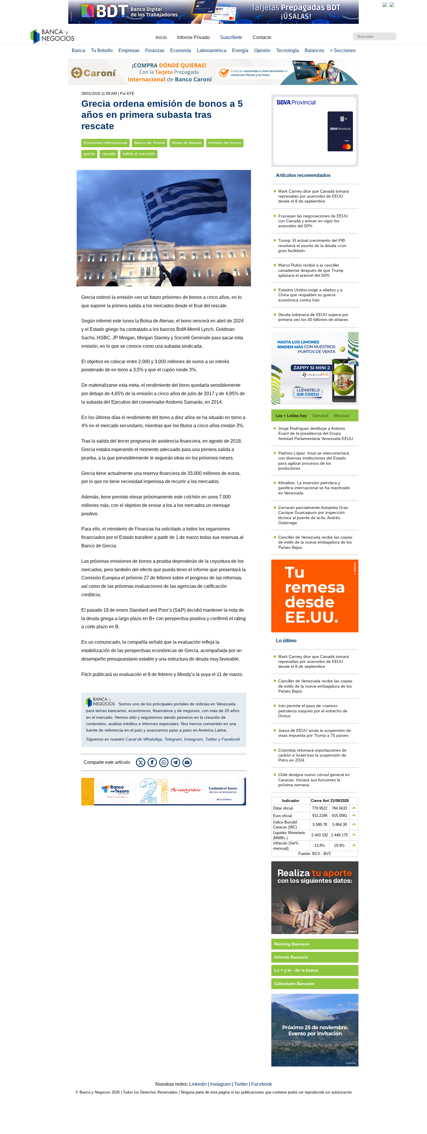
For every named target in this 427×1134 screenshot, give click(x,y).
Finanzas (154, 50)
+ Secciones (343, 50)
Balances (314, 50)
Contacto (262, 37)
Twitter (211, 739)
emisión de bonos (225, 143)
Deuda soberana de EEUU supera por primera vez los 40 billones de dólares (313, 317)
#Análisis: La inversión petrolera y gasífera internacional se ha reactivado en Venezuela (314, 487)
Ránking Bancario (292, 944)
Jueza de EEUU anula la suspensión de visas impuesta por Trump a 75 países (314, 733)
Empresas (129, 50)
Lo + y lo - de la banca (296, 970)
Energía (240, 50)
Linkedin (198, 1084)
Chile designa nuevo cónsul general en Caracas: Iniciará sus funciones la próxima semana (314, 779)
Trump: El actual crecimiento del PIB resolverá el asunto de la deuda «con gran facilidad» (312, 245)
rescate (109, 154)
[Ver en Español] (392, 4)
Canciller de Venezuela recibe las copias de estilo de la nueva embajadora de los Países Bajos (315, 542)
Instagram (193, 739)
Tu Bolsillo (102, 50)
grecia (89, 154)
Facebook (231, 739)
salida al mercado (139, 154)
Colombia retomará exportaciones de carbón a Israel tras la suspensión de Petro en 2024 (312, 755)
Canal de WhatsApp (143, 739)
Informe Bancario (291, 957)
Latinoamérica (211, 50)
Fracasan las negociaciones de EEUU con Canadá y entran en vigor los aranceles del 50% (313, 221)
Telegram (173, 739)
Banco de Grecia (149, 143)
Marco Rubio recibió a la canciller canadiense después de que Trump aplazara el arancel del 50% (310, 270)
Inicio (161, 37)
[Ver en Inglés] (385, 4)
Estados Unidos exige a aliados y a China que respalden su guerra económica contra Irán (310, 295)
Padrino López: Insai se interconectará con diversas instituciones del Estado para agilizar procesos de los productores (313, 461)
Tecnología (287, 50)
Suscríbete (231, 37)
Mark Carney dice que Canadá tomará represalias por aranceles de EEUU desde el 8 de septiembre (313, 196)
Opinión (262, 50)
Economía (180, 50)
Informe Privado (193, 37)
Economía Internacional (105, 143)
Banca (78, 50)
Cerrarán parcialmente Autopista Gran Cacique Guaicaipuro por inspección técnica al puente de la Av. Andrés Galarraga (313, 515)
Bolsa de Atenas (187, 143)
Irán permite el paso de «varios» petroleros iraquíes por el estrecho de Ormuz (312, 710)
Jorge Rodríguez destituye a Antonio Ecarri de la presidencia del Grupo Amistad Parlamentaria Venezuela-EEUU (315, 433)
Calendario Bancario (294, 983)
